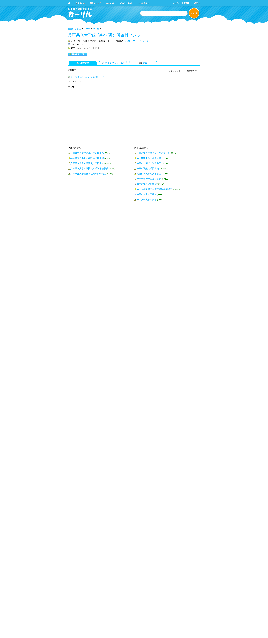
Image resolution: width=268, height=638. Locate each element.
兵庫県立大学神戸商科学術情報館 (87, 153)
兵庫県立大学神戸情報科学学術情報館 (89, 168)
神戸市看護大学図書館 (148, 168)
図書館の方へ (192, 71)
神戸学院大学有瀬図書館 (149, 179)
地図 (127, 41)
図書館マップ (95, 3)
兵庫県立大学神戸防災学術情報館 (87, 163)
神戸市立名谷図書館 (147, 184)
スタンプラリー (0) (114, 63)
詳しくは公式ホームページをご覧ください (88, 77)
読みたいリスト (126, 3)
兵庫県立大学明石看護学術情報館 (87, 158)
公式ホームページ (139, 41)
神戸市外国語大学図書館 (149, 163)
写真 (145, 63)
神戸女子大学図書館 (147, 199)
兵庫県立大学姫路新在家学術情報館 (88, 174)
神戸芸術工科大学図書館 (149, 158)
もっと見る (143, 3)
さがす (194, 13)
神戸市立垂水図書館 (147, 194)
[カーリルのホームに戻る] (80, 16)
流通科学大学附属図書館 (149, 174)
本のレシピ (110, 3)
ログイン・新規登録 (181, 3)
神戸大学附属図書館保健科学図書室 (154, 189)
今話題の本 (80, 3)
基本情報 (84, 63)
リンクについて (173, 71)
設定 (197, 3)
